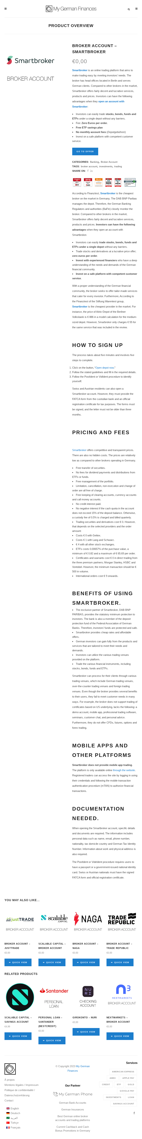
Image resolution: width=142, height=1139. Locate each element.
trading (118, 166)
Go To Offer (85, 151)
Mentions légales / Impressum (22, 1084)
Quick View (19, 962)
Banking (94, 161)
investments (105, 166)
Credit (106, 1084)
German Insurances (72, 1109)
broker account (89, 166)
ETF (119, 1084)
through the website (124, 770)
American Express (123, 1072)
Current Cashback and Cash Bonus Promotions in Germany (72, 1128)
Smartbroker (79, 70)
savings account (123, 1104)
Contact (9, 1100)
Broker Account (109, 161)
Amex (113, 1078)
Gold (131, 1084)
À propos (10, 1079)
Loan (131, 1097)
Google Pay (127, 1091)
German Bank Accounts (72, 1102)
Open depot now (104, 367)
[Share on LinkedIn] (91, 170)
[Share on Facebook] (88, 170)
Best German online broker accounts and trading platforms (72, 1118)
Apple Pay (128, 1078)
